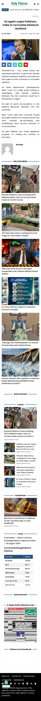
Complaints (6, 680)
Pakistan (35, 16)
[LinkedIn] (9, 65)
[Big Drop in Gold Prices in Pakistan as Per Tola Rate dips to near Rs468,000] (20, 507)
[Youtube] (11, 683)
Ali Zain (7, 33)
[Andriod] (31, 683)
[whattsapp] (6, 682)
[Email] (26, 65)
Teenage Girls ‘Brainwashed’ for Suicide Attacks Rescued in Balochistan (20, 343)
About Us (5, 676)
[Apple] (35, 683)
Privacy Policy (29, 676)
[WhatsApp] (20, 65)
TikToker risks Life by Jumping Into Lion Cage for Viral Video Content (19, 234)
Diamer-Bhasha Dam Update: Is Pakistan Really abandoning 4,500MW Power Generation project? (20, 381)
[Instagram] (15, 683)
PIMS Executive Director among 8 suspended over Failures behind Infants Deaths (20, 271)
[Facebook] (4, 65)
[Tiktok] (19, 683)
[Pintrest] (23, 683)
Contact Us (16, 676)
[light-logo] (20, 4)
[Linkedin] (27, 683)
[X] (15, 65)
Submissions (19, 680)
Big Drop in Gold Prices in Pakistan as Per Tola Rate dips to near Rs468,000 (19, 521)
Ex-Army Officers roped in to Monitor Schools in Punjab (18, 308)
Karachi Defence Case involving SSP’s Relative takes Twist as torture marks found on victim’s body (19, 197)
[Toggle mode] (34, 4)
